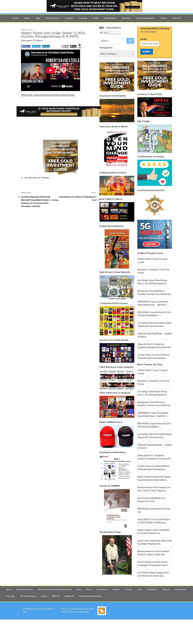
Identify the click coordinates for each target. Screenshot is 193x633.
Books (89, 589)
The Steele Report (145, 18)
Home (15, 18)
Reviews (126, 18)
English (105, 32)
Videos (163, 18)
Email (144, 39)
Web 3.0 (177, 18)
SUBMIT (146, 51)
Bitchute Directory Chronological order (55, 589)
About (27, 18)
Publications (110, 18)
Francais (83, 18)
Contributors (52, 18)
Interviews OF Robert (32, 40)
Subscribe (10, 596)
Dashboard (69, 596)
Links (95, 18)
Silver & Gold (180, 589)
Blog (38, 18)
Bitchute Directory (25, 589)
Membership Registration (90, 596)
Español (69, 18)
